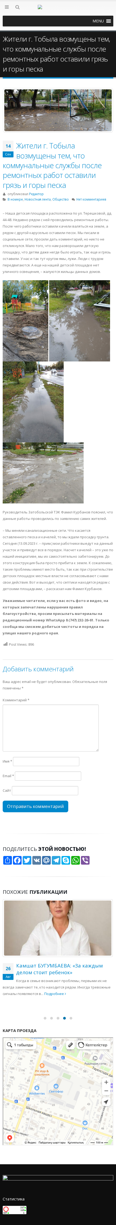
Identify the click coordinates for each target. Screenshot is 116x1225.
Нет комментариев (91, 199)
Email (8, 775)
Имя (7, 761)
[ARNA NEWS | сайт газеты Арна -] (58, 10)
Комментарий (16, 700)
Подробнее (54, 993)
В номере (15, 199)
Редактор (36, 194)
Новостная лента (38, 199)
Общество (60, 199)
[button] (98, 21)
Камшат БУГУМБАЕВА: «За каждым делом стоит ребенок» (59, 969)
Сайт (7, 790)
